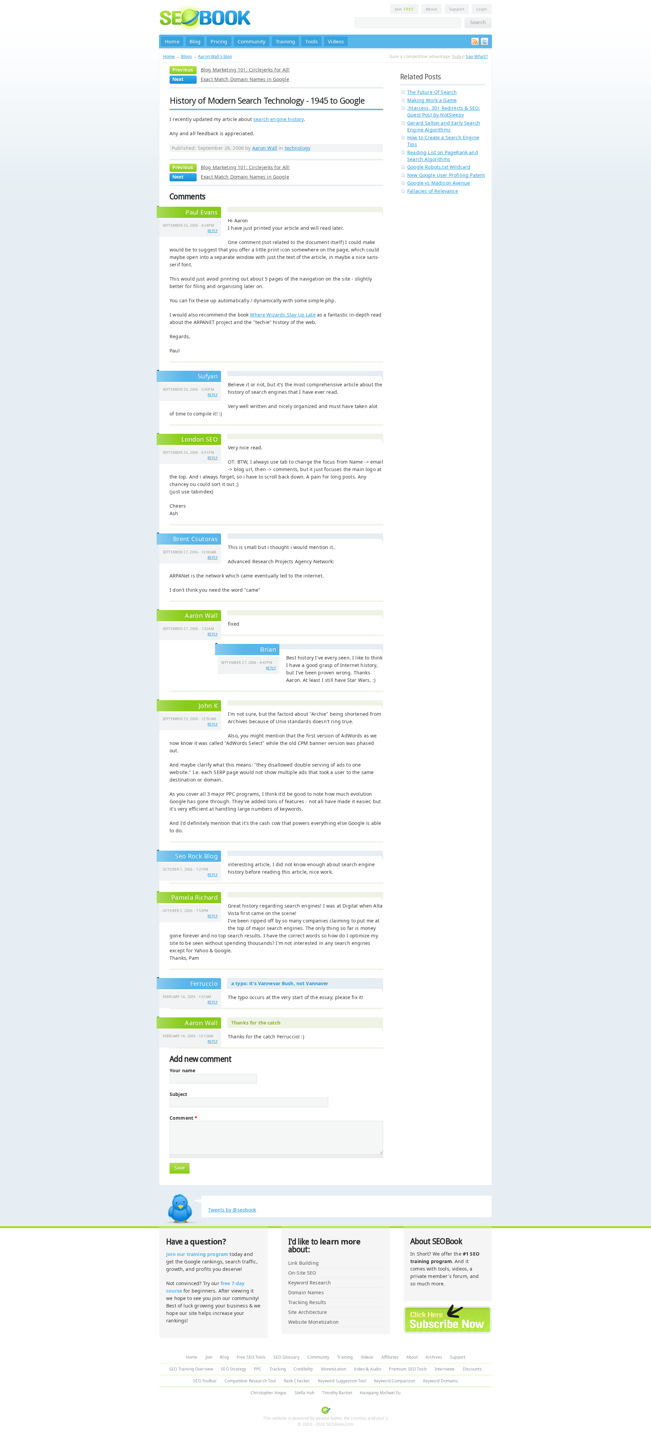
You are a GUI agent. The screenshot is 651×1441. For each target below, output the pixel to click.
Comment (183, 1118)
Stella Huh (304, 1393)
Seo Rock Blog (196, 856)
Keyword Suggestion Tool (342, 1381)
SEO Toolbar (205, 1381)
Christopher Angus (269, 1393)
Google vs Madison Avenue (438, 183)
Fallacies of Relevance (432, 191)
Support (456, 9)
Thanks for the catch (255, 1022)
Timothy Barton (337, 1393)
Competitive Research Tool (250, 1381)
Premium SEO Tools (408, 1369)
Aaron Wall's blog (215, 56)
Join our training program (197, 1254)
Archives (434, 1357)
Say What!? (477, 56)
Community (252, 41)
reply (213, 230)
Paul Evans (201, 212)
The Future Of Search (432, 92)
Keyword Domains (440, 1381)
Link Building (303, 1263)
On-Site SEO (302, 1273)
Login (481, 9)
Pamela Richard (194, 897)
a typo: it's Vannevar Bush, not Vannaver (280, 983)
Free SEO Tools (251, 1357)
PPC (257, 1369)
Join (404, 9)
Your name (182, 1070)
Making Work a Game (432, 100)
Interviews (445, 1369)
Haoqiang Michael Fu (380, 1393)
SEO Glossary (286, 1357)
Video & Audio (367, 1369)
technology (297, 148)
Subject (178, 1094)
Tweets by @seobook (232, 1209)
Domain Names (306, 1292)
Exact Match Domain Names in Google (245, 79)
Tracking (278, 1369)
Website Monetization (313, 1322)
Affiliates (389, 1357)
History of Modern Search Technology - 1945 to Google (267, 101)
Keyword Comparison (394, 1381)
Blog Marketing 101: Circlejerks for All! (245, 69)
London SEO (199, 439)
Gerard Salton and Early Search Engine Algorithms (443, 126)
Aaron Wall (264, 148)
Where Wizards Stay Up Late (282, 314)
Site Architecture (307, 1312)
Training (285, 41)
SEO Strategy (233, 1369)
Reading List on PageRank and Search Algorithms (442, 155)
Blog (195, 41)
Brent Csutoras (195, 539)
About (431, 9)
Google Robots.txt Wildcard (438, 167)
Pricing (219, 41)
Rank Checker (297, 1381)
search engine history (278, 119)
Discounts (472, 1369)
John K (208, 706)
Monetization (334, 1369)
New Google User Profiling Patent (446, 175)
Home (172, 41)
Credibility (303, 1369)
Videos (336, 41)
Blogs (186, 56)
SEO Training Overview (191, 1369)
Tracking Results (307, 1302)
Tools (311, 41)
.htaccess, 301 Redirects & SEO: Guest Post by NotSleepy (443, 111)
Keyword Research (309, 1282)
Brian (268, 649)
